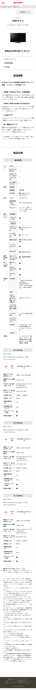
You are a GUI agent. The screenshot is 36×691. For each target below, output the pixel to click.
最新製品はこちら (25, 12)
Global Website (27, 682)
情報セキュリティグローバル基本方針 (14, 682)
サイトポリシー (24, 679)
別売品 (7, 67)
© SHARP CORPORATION (18, 686)
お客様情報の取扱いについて (24, 681)
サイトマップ (16, 679)
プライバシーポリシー (10, 681)
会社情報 (10, 679)
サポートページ (10, 59)
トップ (3, 7)
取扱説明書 (9, 63)
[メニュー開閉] (3, 3)
